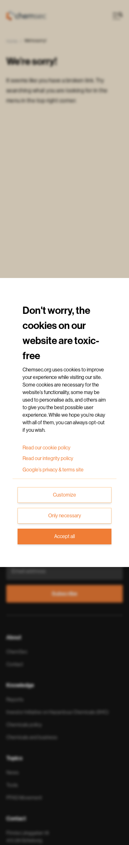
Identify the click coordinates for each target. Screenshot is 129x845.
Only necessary (64, 515)
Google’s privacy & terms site (53, 469)
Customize (64, 495)
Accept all (64, 536)
